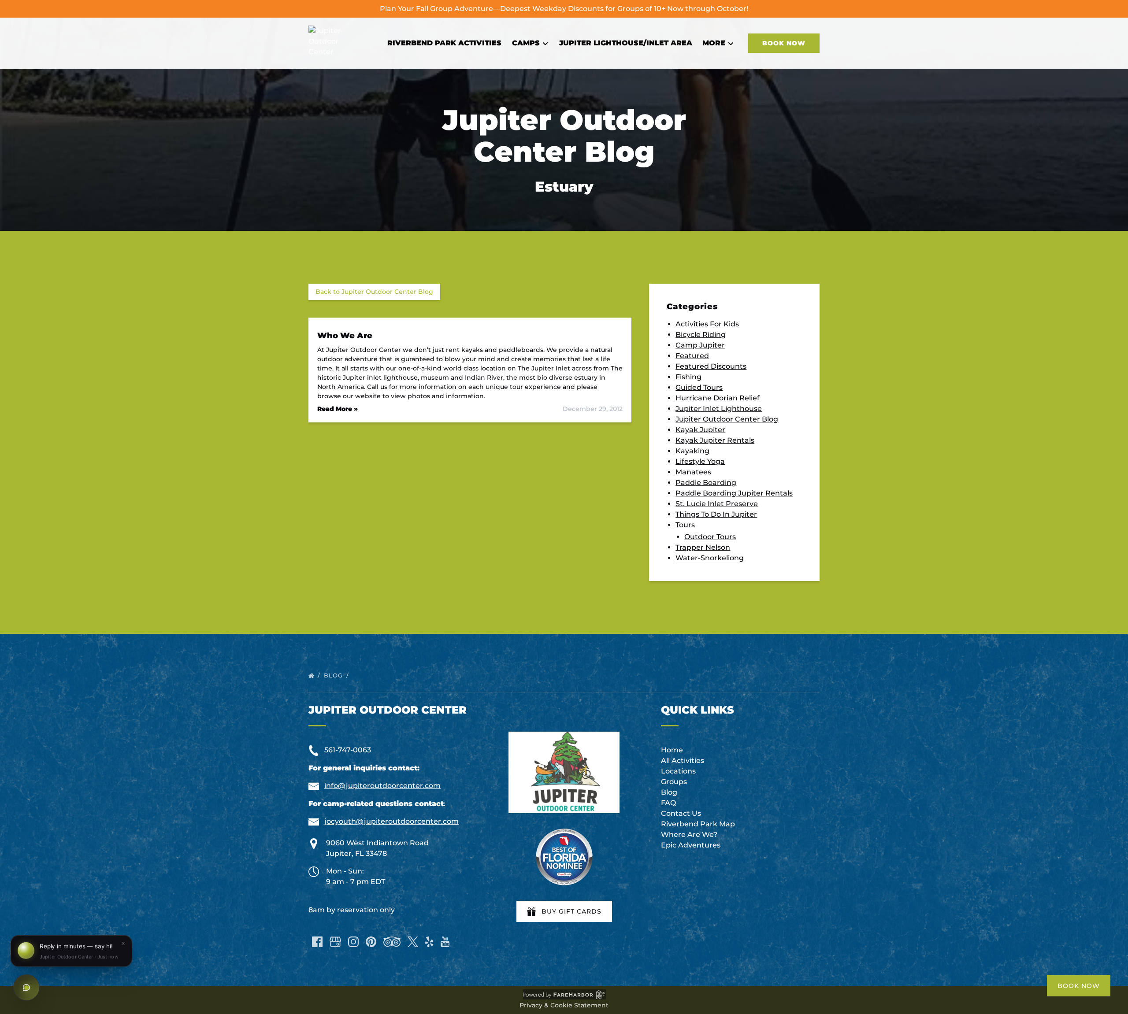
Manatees (693, 472)
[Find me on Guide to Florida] (564, 857)
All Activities (682, 760)
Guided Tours (699, 387)
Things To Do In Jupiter (716, 514)
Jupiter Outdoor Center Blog (726, 419)
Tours (685, 525)
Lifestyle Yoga (700, 461)
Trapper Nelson (702, 547)
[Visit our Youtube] (445, 941)
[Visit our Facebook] (317, 941)
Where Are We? (689, 834)
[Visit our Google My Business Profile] (335, 941)
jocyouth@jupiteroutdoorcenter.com (391, 821)
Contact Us (681, 813)
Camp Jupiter (700, 345)
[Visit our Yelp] (429, 941)
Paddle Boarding (705, 482)
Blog (334, 675)
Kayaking (692, 451)
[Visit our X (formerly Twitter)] (413, 941)
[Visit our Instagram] (353, 941)
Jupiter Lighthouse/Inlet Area (625, 43)
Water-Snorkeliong (709, 558)
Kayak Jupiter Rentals (714, 440)
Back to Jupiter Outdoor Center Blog (374, 292)
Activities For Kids (707, 324)
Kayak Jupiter (700, 430)
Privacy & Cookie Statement (564, 1005)
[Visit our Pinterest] (371, 941)
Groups (674, 781)
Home (672, 750)
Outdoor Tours (710, 537)
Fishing (688, 377)
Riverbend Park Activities (444, 43)
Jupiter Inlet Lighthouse (718, 408)
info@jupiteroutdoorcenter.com (382, 785)
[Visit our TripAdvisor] (392, 941)
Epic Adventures (690, 845)
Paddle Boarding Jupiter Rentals (734, 493)
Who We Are (344, 335)
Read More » (337, 409)
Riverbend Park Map (698, 824)
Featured (692, 356)
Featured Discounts (710, 366)
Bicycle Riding (700, 334)
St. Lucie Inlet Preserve (716, 504)
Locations (678, 771)
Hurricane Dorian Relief (717, 398)
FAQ (668, 803)
